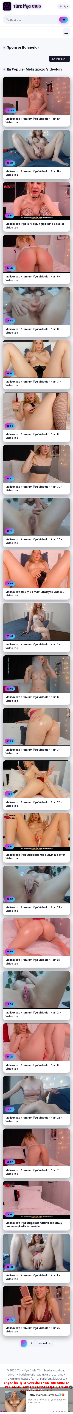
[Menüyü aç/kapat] (66, 32)
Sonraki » (44, 1343)
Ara (63, 19)
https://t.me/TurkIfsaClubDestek (43, 1379)
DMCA (12, 1375)
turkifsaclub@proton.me (46, 1375)
